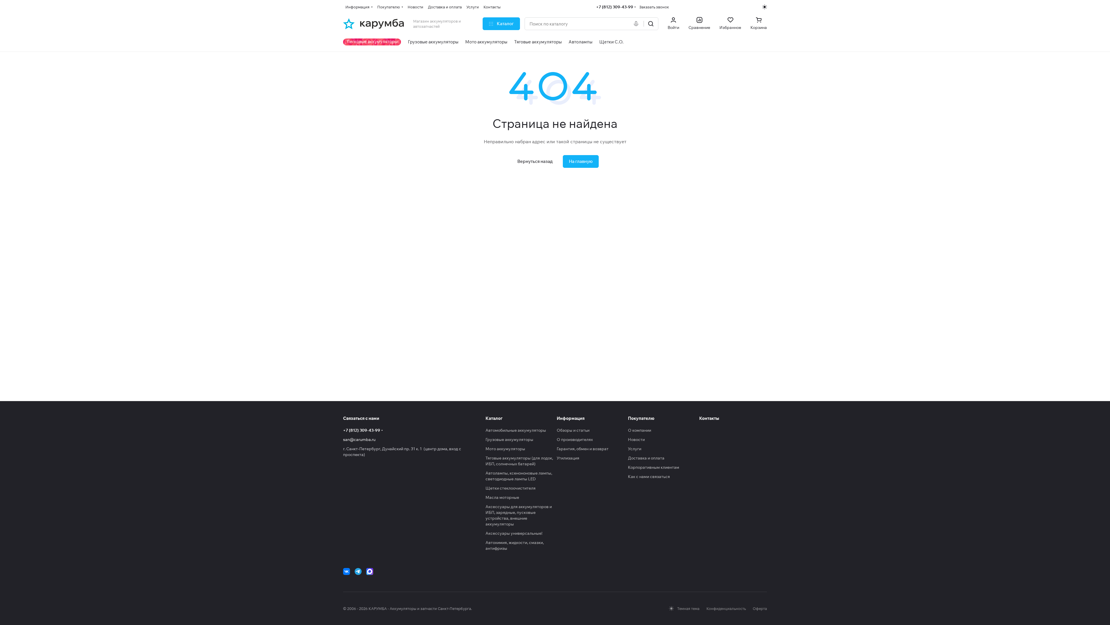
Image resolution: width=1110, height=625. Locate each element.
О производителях (575, 439)
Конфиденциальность (726, 608)
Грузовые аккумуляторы (509, 439)
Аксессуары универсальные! (514, 533)
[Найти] (651, 24)
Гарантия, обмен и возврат (583, 448)
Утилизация (568, 458)
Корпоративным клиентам (653, 467)
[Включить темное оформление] (764, 7)
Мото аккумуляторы (505, 448)
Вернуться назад (535, 161)
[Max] (369, 571)
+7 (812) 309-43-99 (614, 7)
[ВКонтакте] (346, 571)
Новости (636, 439)
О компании (639, 430)
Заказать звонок (654, 7)
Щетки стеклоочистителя (511, 488)
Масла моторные (502, 497)
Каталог (494, 418)
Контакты (709, 418)
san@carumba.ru (359, 439)
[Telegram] (358, 571)
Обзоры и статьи (573, 430)
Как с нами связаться (649, 476)
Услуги (634, 448)
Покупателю (641, 418)
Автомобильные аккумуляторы (516, 430)
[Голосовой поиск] (637, 24)
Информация (571, 418)
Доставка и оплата (646, 458)
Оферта (760, 608)
